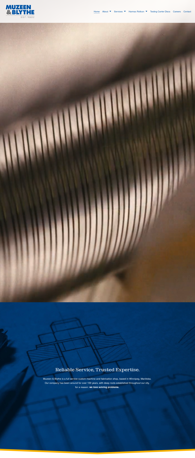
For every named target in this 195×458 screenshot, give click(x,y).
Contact (187, 11)
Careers (177, 11)
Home (97, 11)
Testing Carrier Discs (160, 11)
